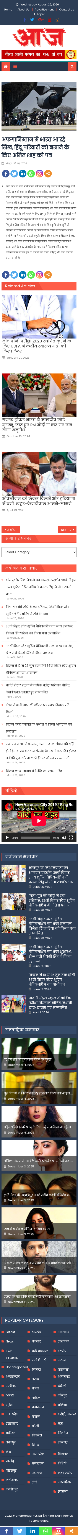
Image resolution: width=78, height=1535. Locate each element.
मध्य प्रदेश (38, 1454)
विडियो (62, 1463)
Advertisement (44, 9)
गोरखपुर (11, 1470)
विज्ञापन (63, 1454)
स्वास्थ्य (62, 1491)
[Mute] (64, 837)
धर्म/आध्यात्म (40, 1351)
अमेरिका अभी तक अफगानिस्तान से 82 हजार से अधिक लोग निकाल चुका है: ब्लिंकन (13, 530)
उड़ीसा (9, 1405)
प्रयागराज (38, 1407)
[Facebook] (6, 173)
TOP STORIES (12, 1354)
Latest (10, 1332)
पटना (35, 1388)
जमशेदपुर (12, 1489)
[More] (48, 173)
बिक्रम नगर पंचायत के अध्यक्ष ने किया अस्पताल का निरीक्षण (39, 728)
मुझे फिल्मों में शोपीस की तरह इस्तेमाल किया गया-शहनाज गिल (41, 1093)
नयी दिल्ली (39, 1360)
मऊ (60, 1423)
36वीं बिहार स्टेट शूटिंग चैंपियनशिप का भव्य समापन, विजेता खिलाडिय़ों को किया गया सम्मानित (39, 630)
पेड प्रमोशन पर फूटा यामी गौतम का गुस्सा (27, 1059)
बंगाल (36, 1416)
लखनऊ (63, 1360)
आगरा (10, 1395)
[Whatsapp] (31, 173)
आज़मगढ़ (64, 1376)
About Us (23, 9)
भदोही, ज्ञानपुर (67, 1414)
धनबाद (36, 1341)
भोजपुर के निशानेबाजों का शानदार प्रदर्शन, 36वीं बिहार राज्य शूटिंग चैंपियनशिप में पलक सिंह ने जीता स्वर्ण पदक (41, 587)
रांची (34, 1482)
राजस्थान (64, 1332)
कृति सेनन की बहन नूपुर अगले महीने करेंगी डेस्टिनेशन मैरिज (40, 1195)
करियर (10, 1433)
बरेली (35, 1426)
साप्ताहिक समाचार (22, 1030)
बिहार (35, 1445)
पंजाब (35, 1379)
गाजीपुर (10, 1461)
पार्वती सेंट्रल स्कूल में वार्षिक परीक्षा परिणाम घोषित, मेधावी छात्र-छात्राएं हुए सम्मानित (38, 689)
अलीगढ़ (11, 1386)
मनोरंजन (38, 1463)
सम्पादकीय (65, 1473)
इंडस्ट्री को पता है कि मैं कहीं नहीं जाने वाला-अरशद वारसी (37, 1297)
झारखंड (36, 1332)
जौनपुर (62, 1395)
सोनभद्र (63, 1442)
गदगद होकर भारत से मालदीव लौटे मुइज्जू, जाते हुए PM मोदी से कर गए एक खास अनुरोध (37, 424)
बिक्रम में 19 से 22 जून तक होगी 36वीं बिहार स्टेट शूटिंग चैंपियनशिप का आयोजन (41, 669)
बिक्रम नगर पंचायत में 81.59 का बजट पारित (34, 771)
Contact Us (66, 9)
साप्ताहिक (64, 1482)
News (10, 1341)
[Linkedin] (22, 173)
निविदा (36, 1369)
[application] (39, 821)
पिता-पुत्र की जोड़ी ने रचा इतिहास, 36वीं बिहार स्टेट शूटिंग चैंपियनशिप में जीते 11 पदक (38, 610)
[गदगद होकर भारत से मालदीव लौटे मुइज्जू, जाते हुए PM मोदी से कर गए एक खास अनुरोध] (39, 395)
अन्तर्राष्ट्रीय (13, 1376)
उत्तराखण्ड (12, 1423)
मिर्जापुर (63, 1433)
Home (8, 9)
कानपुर (11, 1442)
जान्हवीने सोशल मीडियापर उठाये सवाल (27, 1229)
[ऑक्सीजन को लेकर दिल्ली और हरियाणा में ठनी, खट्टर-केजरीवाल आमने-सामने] (39, 474)
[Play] (7, 837)
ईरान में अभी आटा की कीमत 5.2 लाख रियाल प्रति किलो (37, 708)
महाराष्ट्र (37, 1473)
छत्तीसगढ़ (12, 1480)
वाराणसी (63, 1369)
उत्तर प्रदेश (12, 1414)
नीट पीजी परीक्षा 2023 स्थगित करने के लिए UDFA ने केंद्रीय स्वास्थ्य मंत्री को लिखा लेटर (36, 346)
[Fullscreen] (71, 837)
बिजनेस (37, 1435)
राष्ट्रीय (62, 1351)
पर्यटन (36, 1398)
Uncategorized (17, 1367)
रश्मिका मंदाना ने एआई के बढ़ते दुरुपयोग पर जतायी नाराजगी (39, 1161)
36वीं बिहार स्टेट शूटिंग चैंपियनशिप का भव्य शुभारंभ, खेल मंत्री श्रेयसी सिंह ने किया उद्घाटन (39, 649)
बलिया (62, 1405)
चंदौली (62, 1386)
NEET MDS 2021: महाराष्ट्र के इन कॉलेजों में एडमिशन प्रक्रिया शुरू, (68, 530)
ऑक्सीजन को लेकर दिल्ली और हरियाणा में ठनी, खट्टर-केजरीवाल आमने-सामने (38, 501)
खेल (8, 1452)
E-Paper (39, 14)
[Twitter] (14, 173)
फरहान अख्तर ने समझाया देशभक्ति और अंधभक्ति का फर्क (37, 1263)
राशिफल (63, 1341)
